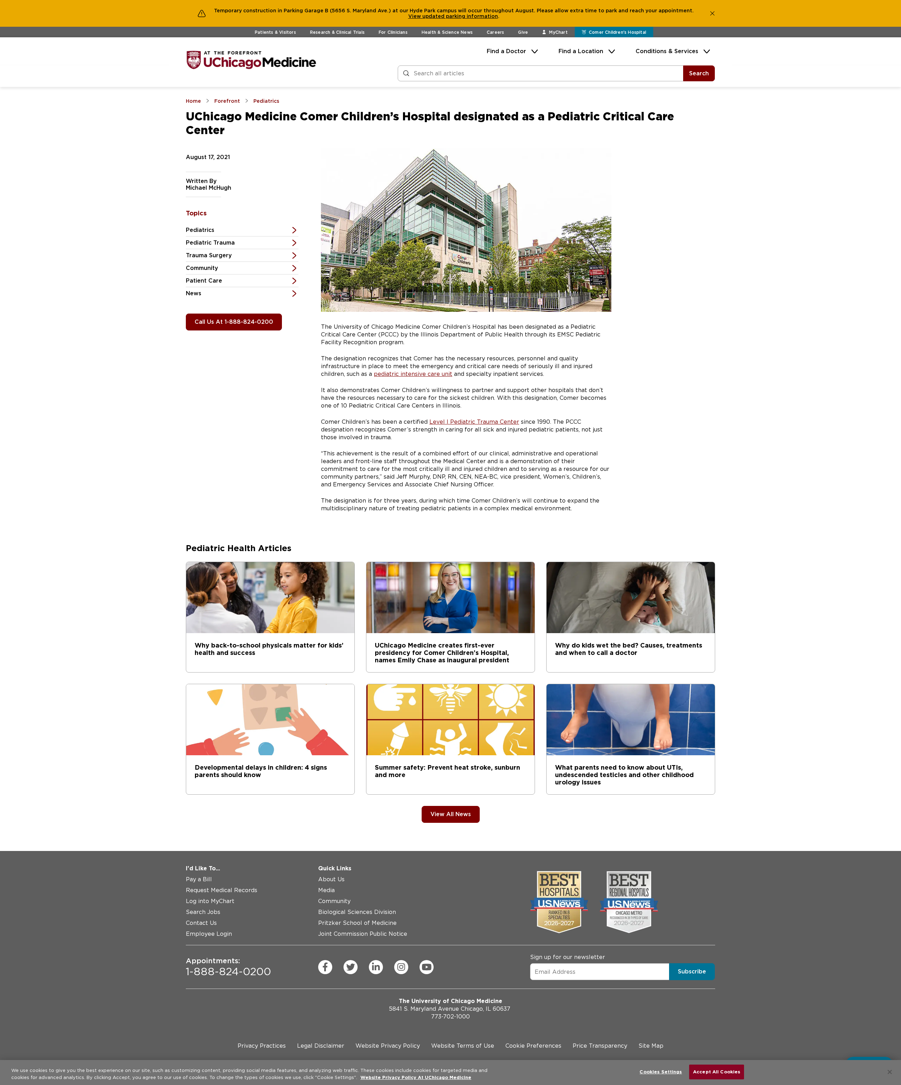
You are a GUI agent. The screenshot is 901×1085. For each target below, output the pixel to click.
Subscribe (692, 971)
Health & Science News (447, 32)
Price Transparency (600, 1045)
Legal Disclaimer (320, 1045)
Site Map (650, 1045)
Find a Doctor (506, 51)
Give (523, 32)
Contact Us (201, 923)
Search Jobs (203, 912)
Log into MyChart (210, 901)
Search (699, 73)
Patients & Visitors (275, 32)
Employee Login (209, 934)
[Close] (889, 1072)
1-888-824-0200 (228, 967)
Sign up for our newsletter (567, 957)
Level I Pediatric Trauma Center (474, 421)
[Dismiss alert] (712, 13)
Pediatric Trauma (210, 242)
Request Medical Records (221, 890)
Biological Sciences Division (357, 912)
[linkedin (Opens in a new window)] (376, 967)
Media (326, 890)
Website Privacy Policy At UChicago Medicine (415, 1077)
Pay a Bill (199, 879)
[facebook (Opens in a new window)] (325, 967)
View (415, 16)
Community (202, 268)
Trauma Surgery (209, 255)
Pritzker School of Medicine (357, 923)
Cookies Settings (660, 1071)
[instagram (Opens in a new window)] (401, 967)
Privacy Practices (262, 1045)
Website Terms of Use (462, 1045)
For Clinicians (393, 32)
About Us (331, 879)
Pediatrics (200, 230)
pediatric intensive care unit (413, 374)
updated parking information (460, 16)
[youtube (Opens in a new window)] (427, 967)
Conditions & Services (667, 51)
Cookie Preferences (533, 1045)
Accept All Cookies (716, 1071)
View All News (450, 814)
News (193, 293)
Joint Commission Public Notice (362, 934)
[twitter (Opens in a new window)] (351, 967)
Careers (495, 32)
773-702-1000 (450, 1016)
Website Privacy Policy (387, 1045)
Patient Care (204, 280)
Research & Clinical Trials (337, 32)
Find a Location (581, 51)
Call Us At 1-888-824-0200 (234, 321)
